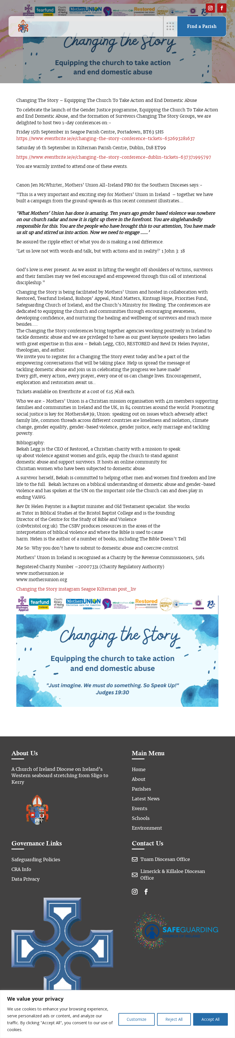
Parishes (141, 789)
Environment (147, 828)
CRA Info (21, 869)
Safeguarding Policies (35, 859)
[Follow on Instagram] (210, 8)
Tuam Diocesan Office (165, 859)
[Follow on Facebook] (221, 8)
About (139, 779)
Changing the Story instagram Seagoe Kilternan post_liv (76, 589)
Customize (136, 1019)
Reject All (174, 1019)
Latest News (146, 799)
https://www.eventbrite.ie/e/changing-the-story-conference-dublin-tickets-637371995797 (113, 157)
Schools (141, 818)
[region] (117, 1014)
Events (139, 808)
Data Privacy (25, 879)
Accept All (210, 1019)
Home (139, 769)
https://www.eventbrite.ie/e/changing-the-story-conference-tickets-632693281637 (105, 139)
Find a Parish (202, 27)
